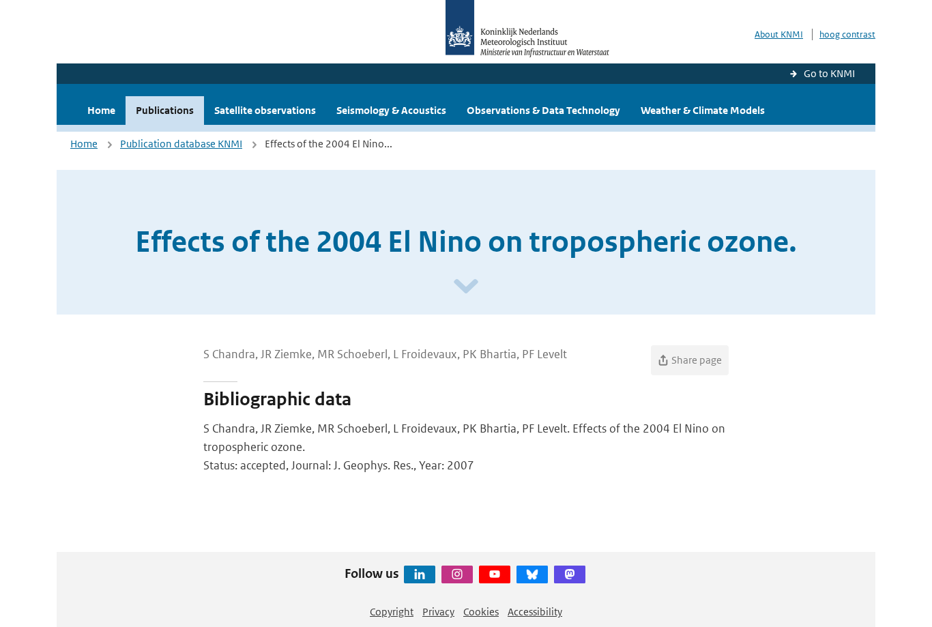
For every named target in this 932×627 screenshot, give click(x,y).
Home (101, 110)
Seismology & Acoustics (391, 110)
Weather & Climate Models (703, 110)
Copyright (391, 611)
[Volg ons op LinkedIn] (419, 574)
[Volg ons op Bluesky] (532, 574)
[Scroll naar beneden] (466, 287)
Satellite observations (265, 110)
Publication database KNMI (181, 143)
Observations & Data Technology (543, 110)
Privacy (438, 611)
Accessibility (535, 611)
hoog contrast (847, 34)
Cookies (481, 611)
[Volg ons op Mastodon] (569, 574)
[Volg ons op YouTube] (494, 574)
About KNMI (779, 34)
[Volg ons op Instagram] (457, 574)
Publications (165, 110)
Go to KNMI (829, 73)
